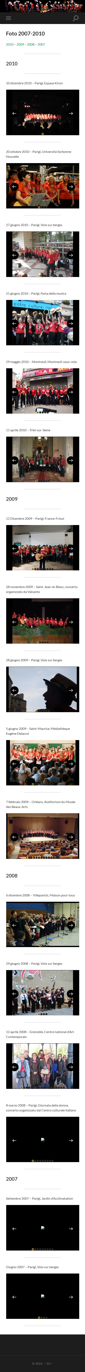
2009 (20, 44)
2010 (9, 44)
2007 (41, 44)
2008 (30, 44)
